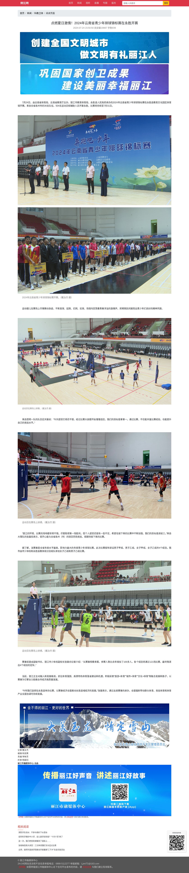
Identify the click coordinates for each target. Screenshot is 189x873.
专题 (105, 3)
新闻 (79, 3)
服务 (114, 3)
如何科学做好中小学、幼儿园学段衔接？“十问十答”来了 (41, 837)
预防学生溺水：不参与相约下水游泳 (33, 832)
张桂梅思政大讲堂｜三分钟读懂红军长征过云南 (37, 845)
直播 (96, 3)
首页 (71, 3)
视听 (88, 3)
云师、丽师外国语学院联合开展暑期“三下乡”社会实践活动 (42, 850)
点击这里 (69, 817)
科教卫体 (38, 13)
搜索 (166, 3)
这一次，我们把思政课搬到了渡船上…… (35, 841)
